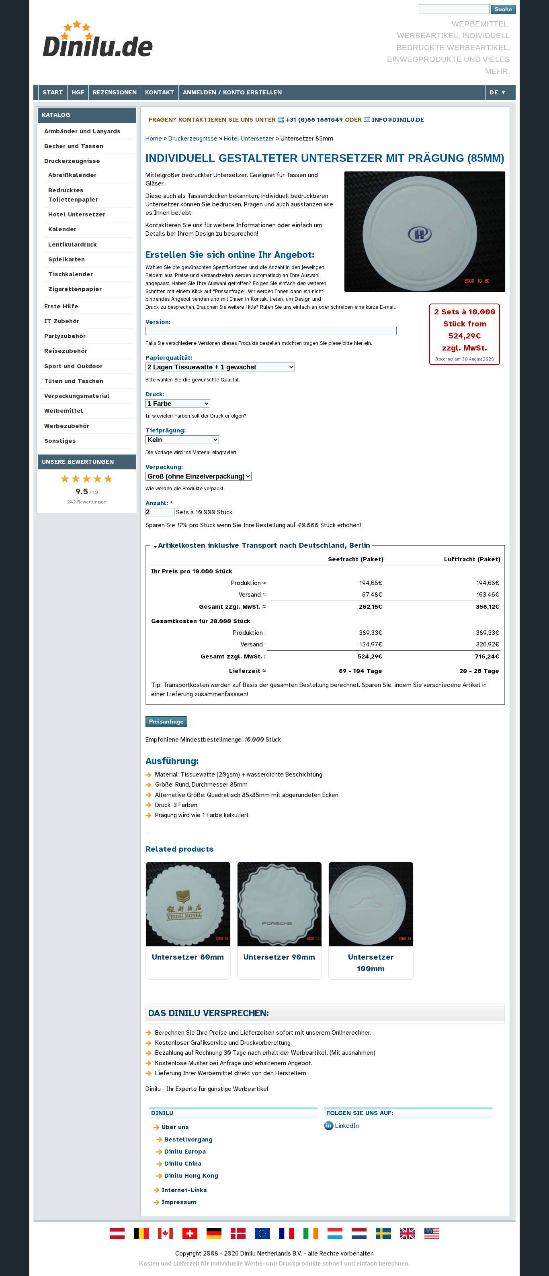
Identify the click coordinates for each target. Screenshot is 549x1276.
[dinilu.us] (432, 1233)
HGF (78, 92)
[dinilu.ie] (310, 1233)
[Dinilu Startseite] (98, 38)
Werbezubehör (66, 426)
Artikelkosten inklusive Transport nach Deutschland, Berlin (264, 545)
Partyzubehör (65, 336)
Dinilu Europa (185, 1151)
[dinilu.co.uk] (407, 1233)
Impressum (179, 1202)
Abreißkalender (72, 175)
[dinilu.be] (141, 1233)
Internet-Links (184, 1190)
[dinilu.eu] (262, 1233)
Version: (157, 322)
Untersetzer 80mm (188, 957)
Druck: (154, 394)
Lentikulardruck (72, 244)
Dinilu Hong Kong (191, 1175)
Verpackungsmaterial (77, 396)
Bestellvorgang (188, 1139)
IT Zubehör (61, 321)
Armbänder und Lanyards (82, 131)
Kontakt (159, 92)
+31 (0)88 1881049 (314, 119)
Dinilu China (182, 1163)
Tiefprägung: (165, 430)
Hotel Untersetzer (76, 214)
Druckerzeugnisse (72, 161)
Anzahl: (159, 503)
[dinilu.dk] (238, 1233)
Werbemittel (63, 410)
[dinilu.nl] (359, 1233)
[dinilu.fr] (286, 1233)
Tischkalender (70, 274)
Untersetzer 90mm (279, 957)
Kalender (62, 229)
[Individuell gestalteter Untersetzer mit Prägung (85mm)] (424, 231)
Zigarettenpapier (75, 289)
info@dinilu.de (398, 119)
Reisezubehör (65, 351)
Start (53, 92)
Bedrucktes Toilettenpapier (73, 195)
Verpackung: (164, 467)
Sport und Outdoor (73, 366)
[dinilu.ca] (165, 1233)
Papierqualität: (168, 357)
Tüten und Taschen (73, 381)
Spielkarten (66, 259)
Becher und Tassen (73, 146)
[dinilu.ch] (189, 1233)
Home (153, 138)
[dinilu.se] (383, 1233)
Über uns (175, 1127)
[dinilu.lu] (335, 1233)
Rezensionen (115, 92)
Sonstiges (60, 440)
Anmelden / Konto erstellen (232, 92)
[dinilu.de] (214, 1233)
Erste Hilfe (61, 306)
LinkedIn (347, 1125)
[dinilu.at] (117, 1233)
